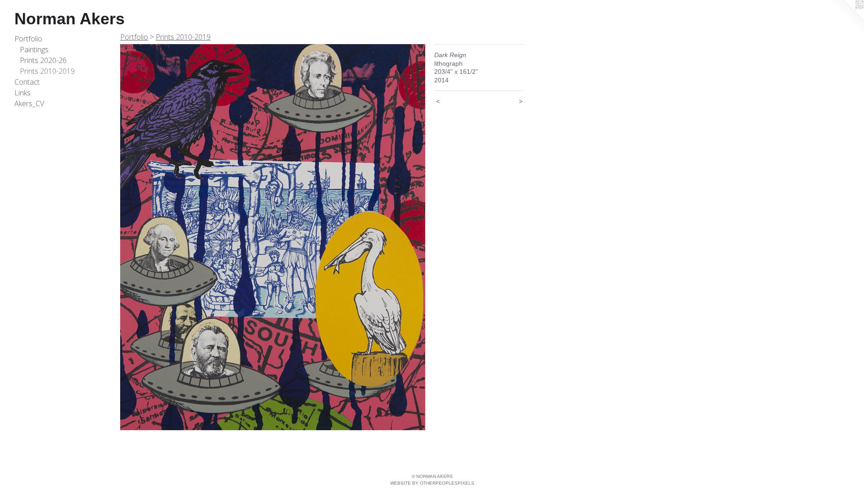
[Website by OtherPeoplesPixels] (846, 18)
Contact (27, 82)
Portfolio (28, 39)
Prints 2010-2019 (47, 71)
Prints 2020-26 (43, 60)
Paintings (34, 49)
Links (22, 93)
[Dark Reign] (272, 237)
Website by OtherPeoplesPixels (432, 483)
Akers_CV (29, 103)
